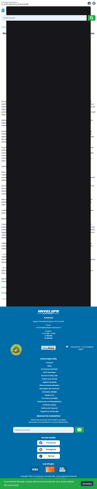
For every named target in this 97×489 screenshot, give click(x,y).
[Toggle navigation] (3, 10)
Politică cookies (49, 405)
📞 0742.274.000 (21, 4)
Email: (48, 325)
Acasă (4, 27)
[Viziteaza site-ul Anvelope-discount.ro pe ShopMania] (48, 347)
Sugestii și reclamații (49, 411)
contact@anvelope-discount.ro (48, 327)
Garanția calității (49, 392)
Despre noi (49, 395)
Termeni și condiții (49, 398)
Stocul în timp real (49, 376)
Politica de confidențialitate (49, 401)
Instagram (51, 449)
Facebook (51, 442)
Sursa (4, 287)
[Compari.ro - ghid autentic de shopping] (16, 350)
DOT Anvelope (49, 372)
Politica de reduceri (49, 408)
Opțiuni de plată (49, 382)
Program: (48, 331)
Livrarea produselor (49, 369)
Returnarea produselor (49, 385)
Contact (49, 363)
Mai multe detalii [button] (11, 485)
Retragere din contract (49, 388)
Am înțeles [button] (87, 484)
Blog (49, 366)
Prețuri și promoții (49, 379)
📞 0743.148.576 (8, 4)
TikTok (51, 456)
